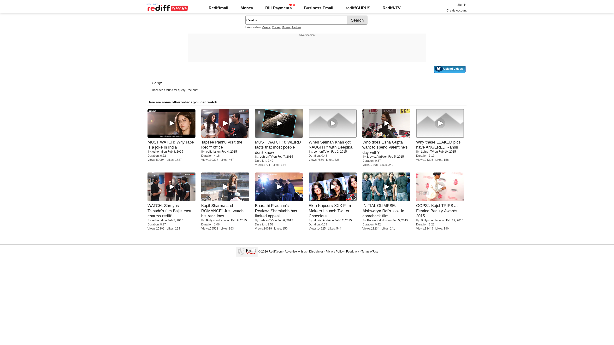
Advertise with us (296, 251)
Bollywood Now (216, 220)
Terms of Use (369, 251)
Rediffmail (218, 8)
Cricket (276, 27)
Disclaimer (316, 251)
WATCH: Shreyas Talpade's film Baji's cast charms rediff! (169, 210)
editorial (157, 151)
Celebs (266, 27)
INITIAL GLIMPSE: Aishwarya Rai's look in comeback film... (383, 210)
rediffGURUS (358, 8)
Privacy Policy (334, 251)
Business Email (318, 8)
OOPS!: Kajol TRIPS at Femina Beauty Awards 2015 (437, 210)
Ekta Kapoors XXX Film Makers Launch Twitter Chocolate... (330, 210)
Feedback (352, 251)
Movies (286, 27)
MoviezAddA (375, 156)
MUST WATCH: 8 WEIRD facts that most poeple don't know (278, 147)
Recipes (296, 27)
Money (247, 8)
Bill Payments (278, 8)
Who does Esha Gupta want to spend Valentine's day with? (385, 147)
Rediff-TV (392, 8)
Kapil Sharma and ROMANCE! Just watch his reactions (222, 210)
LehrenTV (266, 156)
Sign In (461, 4)
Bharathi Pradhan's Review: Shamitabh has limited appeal (276, 210)
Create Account (456, 10)
